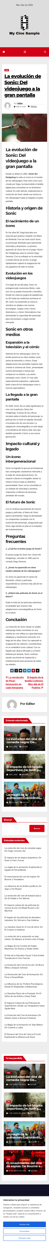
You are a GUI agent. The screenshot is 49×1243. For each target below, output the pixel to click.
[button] (45, 52)
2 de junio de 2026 (17, 1084)
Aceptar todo (24, 1224)
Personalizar (25, 1231)
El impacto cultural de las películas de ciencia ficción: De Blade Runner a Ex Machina (22, 908)
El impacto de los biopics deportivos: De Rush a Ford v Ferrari (24, 770)
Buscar (8, 819)
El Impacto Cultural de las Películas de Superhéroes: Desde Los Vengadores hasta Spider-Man (24, 1006)
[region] (24, 1219)
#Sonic (34, 106)
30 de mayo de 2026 (18, 1171)
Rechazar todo (24, 1238)
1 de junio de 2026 (17, 1113)
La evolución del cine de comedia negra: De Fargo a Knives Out (24, 742)
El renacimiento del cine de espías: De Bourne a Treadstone (24, 1166)
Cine (6, 70)
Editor (20, 103)
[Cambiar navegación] (25, 52)
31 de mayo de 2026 (18, 1142)
